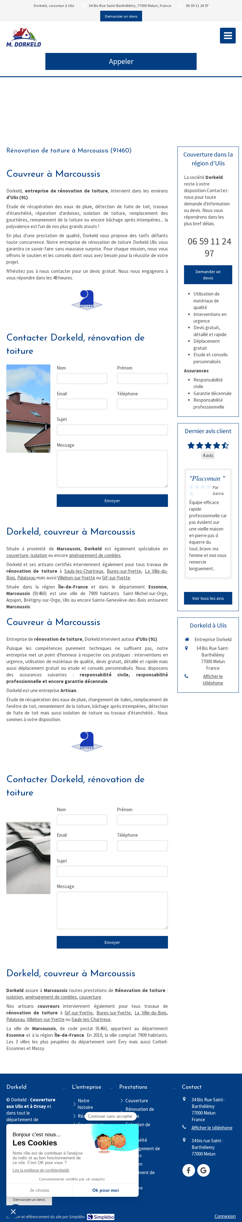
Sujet (62, 419)
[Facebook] (188, 1170)
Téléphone (127, 394)
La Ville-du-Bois (151, 1013)
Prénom (124, 368)
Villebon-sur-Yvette (76, 578)
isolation (39, 555)
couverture (17, 555)
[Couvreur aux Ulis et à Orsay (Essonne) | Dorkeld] (23, 37)
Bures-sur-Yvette (124, 571)
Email (62, 394)
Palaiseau (26, 578)
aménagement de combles (95, 555)
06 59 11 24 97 (209, 247)
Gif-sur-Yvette (116, 578)
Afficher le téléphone (213, 679)
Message (65, 445)
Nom (61, 368)
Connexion (225, 1216)
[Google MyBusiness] (203, 1170)
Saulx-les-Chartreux (83, 571)
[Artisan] (87, 300)
